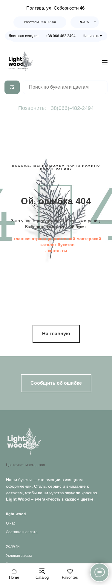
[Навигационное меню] (105, 62)
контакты (57, 250)
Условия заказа (19, 556)
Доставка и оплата (22, 532)
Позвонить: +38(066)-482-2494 (56, 108)
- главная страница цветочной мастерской (56, 238)
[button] (14, 573)
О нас (11, 523)
